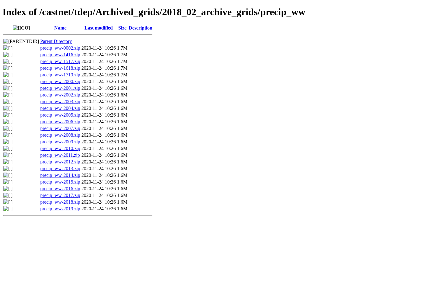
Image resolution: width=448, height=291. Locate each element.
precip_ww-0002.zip (60, 48)
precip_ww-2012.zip (60, 161)
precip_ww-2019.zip (60, 208)
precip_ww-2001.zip (60, 88)
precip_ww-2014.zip (60, 175)
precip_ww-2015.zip (60, 181)
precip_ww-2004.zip (60, 108)
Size (122, 27)
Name (60, 27)
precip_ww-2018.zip (60, 202)
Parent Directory (56, 41)
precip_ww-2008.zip (60, 135)
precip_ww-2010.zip (60, 148)
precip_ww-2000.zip (60, 81)
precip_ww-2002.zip (60, 94)
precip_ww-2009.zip (60, 141)
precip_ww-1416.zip (60, 54)
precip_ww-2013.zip (60, 168)
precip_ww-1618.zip (60, 68)
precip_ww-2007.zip (60, 128)
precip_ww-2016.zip (60, 188)
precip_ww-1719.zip (60, 74)
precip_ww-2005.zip (60, 114)
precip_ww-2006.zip (60, 121)
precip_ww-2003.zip (60, 101)
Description (140, 27)
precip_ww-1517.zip (60, 61)
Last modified (98, 27)
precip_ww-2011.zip (60, 155)
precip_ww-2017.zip (60, 195)
